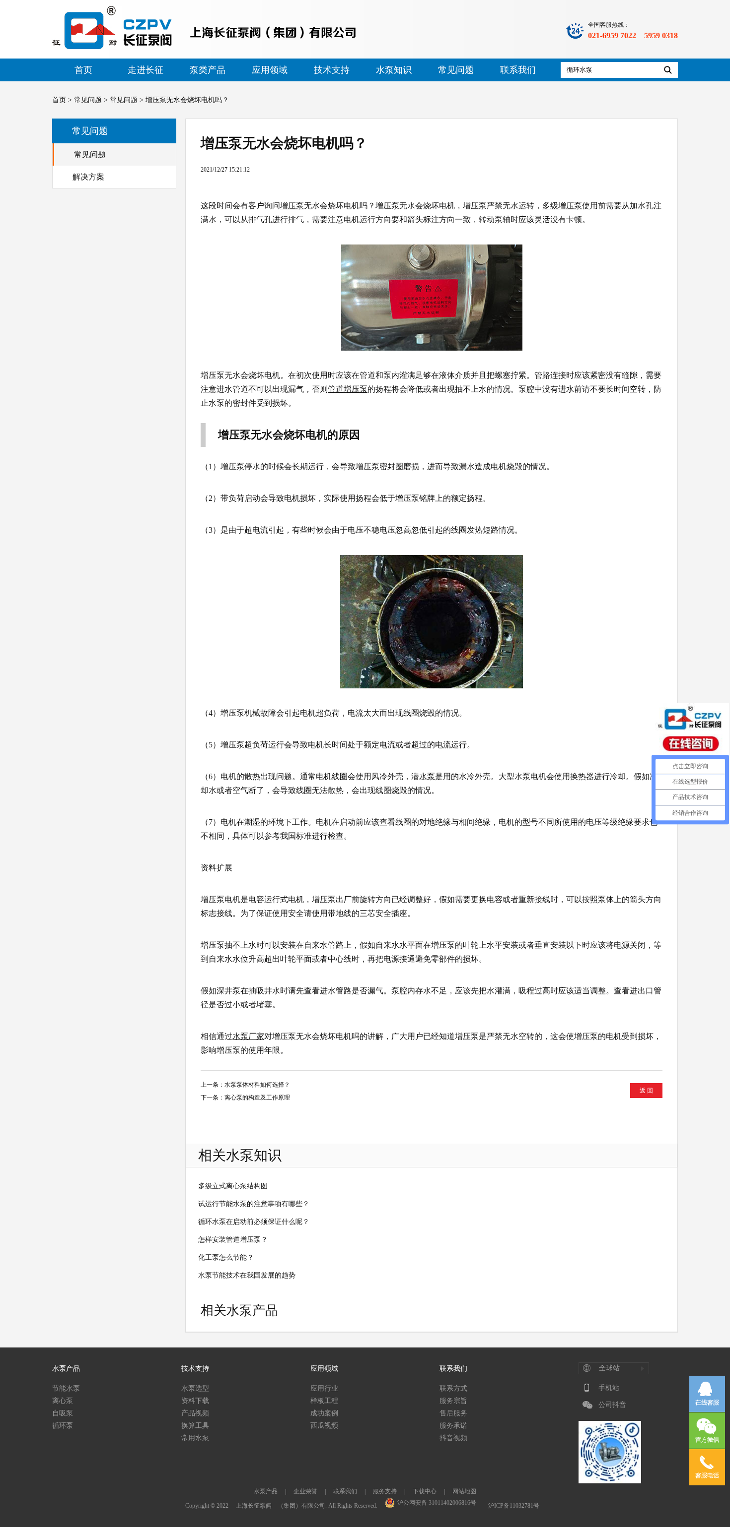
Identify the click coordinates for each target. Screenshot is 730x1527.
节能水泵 (66, 1388)
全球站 (609, 1368)
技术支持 (332, 70)
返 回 (646, 1090)
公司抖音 (612, 1404)
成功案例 (324, 1413)
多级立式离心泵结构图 (233, 1186)
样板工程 (324, 1401)
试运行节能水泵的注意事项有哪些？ (253, 1204)
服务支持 (385, 1491)
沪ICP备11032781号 (513, 1505)
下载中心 (425, 1491)
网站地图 (464, 1491)
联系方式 (453, 1388)
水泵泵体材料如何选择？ (257, 1084)
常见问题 (456, 70)
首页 (83, 70)
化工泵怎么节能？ (226, 1257)
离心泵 (62, 1401)
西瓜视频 (324, 1425)
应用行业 (324, 1388)
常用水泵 (195, 1438)
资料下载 (195, 1401)
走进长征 (145, 70)
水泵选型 (195, 1388)
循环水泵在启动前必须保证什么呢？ (253, 1221)
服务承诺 (453, 1425)
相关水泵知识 (240, 1155)
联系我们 (518, 70)
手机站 (608, 1388)
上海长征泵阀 (254, 1505)
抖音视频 (453, 1438)
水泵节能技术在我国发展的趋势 (246, 1275)
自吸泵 (62, 1413)
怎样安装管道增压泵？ (233, 1239)
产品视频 (195, 1413)
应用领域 (270, 70)
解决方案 (88, 177)
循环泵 (62, 1425)
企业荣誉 (305, 1491)
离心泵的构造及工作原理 (257, 1097)
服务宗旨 (453, 1401)
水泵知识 (394, 70)
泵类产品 (207, 70)
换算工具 (195, 1425)
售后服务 (453, 1413)
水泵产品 (66, 1368)
